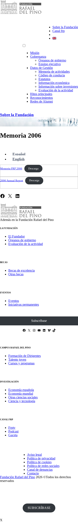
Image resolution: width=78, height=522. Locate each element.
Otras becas (16, 274)
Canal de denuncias (40, 469)
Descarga (33, 168)
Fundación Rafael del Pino (17, 477)
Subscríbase (39, 320)
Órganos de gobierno (52, 60)
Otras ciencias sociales (23, 397)
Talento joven (17, 359)
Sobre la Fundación (65, 27)
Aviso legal (34, 454)
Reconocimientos (41, 97)
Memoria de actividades (54, 71)
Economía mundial (20, 393)
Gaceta (12, 435)
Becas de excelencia (21, 270)
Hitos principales (41, 94)
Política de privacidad (41, 458)
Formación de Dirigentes (24, 356)
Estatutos (44, 79)
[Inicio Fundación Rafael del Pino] (21, 13)
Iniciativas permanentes (23, 304)
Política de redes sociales (43, 466)
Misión (34, 53)
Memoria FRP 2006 (11, 168)
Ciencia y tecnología (21, 401)
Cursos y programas (21, 363)
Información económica (53, 83)
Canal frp (58, 31)
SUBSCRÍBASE (39, 508)
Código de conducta (51, 75)
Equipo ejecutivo (49, 64)
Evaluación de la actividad (55, 90)
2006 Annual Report (11, 180)
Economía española (21, 390)
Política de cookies (39, 462)
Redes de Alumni (41, 101)
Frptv (11, 427)
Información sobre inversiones (58, 86)
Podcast (13, 431)
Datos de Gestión (41, 68)
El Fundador (16, 236)
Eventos (13, 301)
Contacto (33, 473)
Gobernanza (38, 56)
